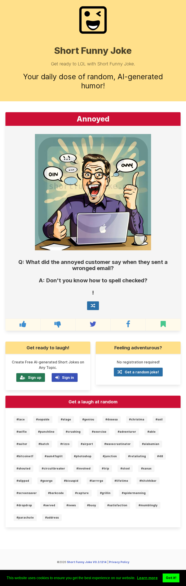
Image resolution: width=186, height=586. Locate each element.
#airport (87, 444)
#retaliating (137, 456)
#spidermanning (134, 493)
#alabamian (150, 444)
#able (151, 431)
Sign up (34, 377)
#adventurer (127, 431)
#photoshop (82, 456)
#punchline (46, 431)
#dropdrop (24, 505)
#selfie (22, 431)
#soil (159, 419)
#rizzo (64, 444)
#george (46, 480)
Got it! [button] (171, 578)
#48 (160, 456)
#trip (105, 468)
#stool (125, 468)
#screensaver (27, 493)
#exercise (99, 431)
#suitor (22, 444)
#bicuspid (71, 480)
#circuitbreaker (53, 468)
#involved (83, 468)
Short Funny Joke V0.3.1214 (87, 562)
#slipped (23, 480)
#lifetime (121, 480)
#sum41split (54, 456)
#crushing (73, 431)
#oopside (42, 419)
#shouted (23, 468)
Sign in (68, 377)
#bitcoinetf (25, 456)
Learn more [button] (147, 578)
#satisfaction (117, 505)
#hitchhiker (148, 480)
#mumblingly (148, 505)
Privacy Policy (119, 562)
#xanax (146, 468)
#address (52, 517)
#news (71, 505)
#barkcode (56, 493)
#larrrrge (96, 480)
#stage (66, 419)
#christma (136, 419)
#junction (110, 456)
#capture (82, 493)
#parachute (25, 517)
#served (49, 505)
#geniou (88, 419)
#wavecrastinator (117, 444)
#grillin (105, 493)
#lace (21, 419)
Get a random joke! (142, 372)
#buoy (91, 505)
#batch (44, 444)
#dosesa (111, 419)
